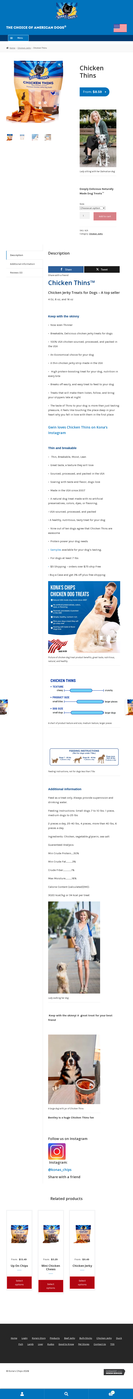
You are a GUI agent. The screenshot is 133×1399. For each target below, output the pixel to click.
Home (12, 48)
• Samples (54, 549)
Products (55, 1338)
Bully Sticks (85, 1338)
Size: (82, 203)
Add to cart (105, 216)
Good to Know (66, 1344)
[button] (59, 64)
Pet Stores (83, 1344)
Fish (20, 1344)
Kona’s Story (39, 1338)
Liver (40, 1344)
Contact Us (100, 1344)
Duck (119, 1338)
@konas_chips (60, 1169)
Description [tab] (16, 255)
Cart (101, 1391)
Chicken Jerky (24, 48)
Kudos (50, 1344)
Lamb (30, 1344)
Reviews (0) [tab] (16, 272)
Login (24, 1338)
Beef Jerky (69, 1338)
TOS (112, 1344)
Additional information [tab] (22, 264)
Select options (19, 1282)
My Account (22, 1394)
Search (66, 1394)
